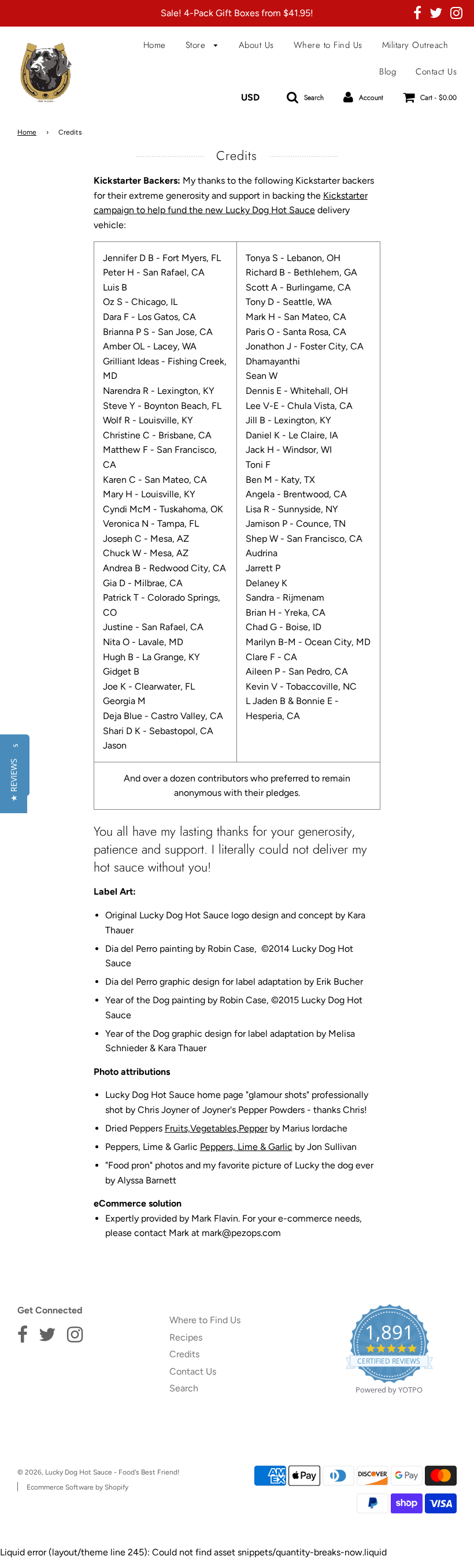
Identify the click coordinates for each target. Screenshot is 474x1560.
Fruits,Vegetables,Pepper (216, 1128)
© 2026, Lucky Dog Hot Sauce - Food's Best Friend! (98, 1472)
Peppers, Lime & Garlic (246, 1146)
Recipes (185, 1337)
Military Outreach (415, 45)
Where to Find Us (328, 45)
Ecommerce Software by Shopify (77, 1487)
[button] (13, 780)
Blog (387, 71)
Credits (184, 1354)
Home (154, 45)
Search (183, 1388)
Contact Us (436, 71)
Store (197, 45)
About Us (256, 45)
